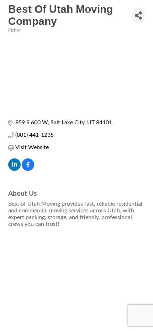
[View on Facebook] (28, 169)
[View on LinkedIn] (14, 169)
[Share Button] (138, 15)
